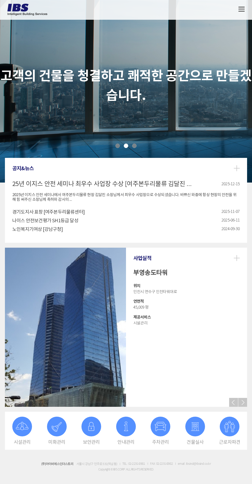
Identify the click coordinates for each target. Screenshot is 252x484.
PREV (233, 402)
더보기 (237, 168)
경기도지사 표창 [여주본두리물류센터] (48, 212)
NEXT (242, 402)
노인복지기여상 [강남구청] (37, 229)
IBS (27, 10)
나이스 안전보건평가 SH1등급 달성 (45, 220)
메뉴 (241, 9)
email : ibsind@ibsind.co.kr (194, 464)
